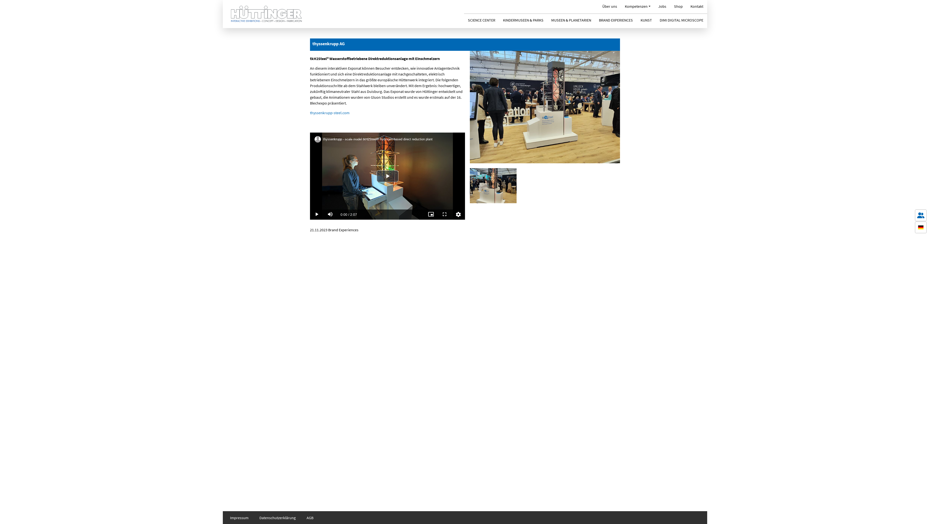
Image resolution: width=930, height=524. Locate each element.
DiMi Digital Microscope (681, 20)
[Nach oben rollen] (921, 513)
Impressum (239, 517)
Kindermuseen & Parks (523, 20)
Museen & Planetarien (571, 20)
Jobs (662, 6)
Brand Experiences (616, 20)
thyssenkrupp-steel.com (329, 112)
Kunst (646, 20)
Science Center (481, 20)
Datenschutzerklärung (277, 517)
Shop (678, 6)
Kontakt (696, 6)
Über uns (609, 6)
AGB (310, 517)
